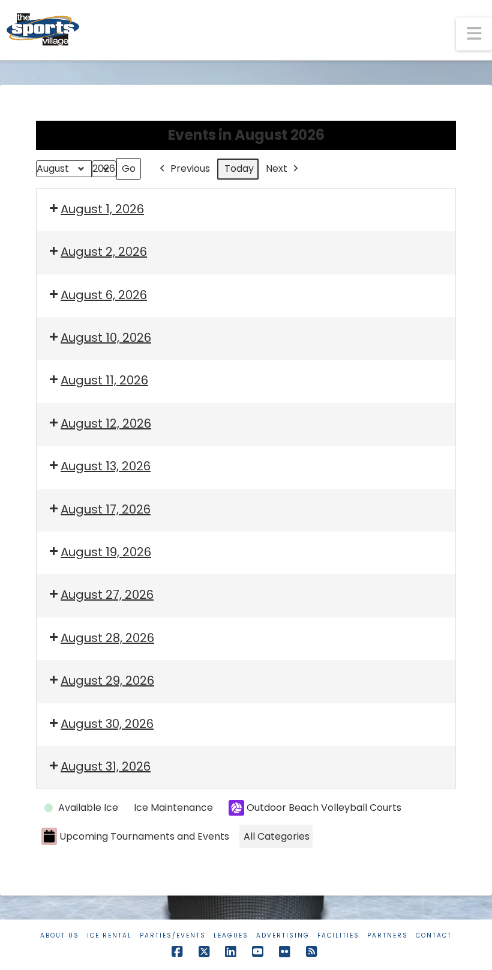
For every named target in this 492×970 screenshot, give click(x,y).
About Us (59, 935)
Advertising (283, 935)
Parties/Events (173, 935)
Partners (387, 935)
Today (239, 168)
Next (276, 168)
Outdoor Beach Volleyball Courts (324, 807)
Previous (190, 168)
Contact (434, 935)
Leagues (231, 935)
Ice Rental (109, 935)
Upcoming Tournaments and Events (144, 836)
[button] (474, 33)
